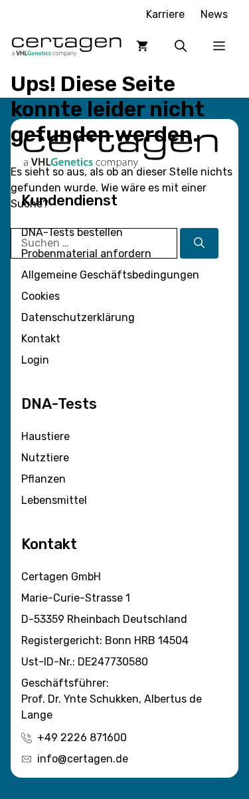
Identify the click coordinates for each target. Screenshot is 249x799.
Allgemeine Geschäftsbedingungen (110, 275)
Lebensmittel (54, 500)
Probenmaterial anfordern (86, 253)
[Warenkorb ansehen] (142, 46)
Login (35, 360)
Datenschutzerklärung (78, 317)
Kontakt (40, 338)
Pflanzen (43, 479)
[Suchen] (199, 243)
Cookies (40, 296)
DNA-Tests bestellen (72, 232)
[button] (180, 46)
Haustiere (45, 436)
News (214, 14)
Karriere (165, 14)
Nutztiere (45, 457)
